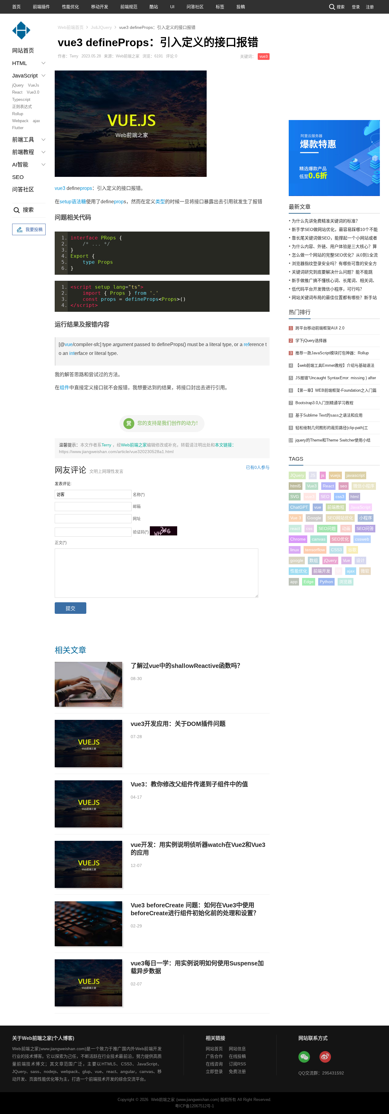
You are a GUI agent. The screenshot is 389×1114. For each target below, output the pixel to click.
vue (69, 344)
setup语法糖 (73, 201)
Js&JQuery (101, 27)
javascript (355, 475)
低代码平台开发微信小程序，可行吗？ (328, 289)
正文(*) (61, 542)
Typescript (21, 99)
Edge (309, 581)
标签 (220, 6)
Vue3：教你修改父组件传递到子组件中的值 (189, 784)
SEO (18, 177)
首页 (16, 6)
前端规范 (128, 6)
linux (294, 549)
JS (312, 475)
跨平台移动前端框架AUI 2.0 (319, 328)
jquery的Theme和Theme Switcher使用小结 (332, 440)
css (309, 528)
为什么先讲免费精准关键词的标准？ (326, 220)
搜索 (341, 7)
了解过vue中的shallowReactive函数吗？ (187, 665)
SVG (294, 496)
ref (246, 344)
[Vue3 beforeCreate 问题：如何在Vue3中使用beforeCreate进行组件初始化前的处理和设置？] (88, 923)
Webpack (20, 121)
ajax (36, 121)
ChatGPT (299, 507)
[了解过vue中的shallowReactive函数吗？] (88, 684)
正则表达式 (22, 106)
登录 (356, 7)
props (86, 188)
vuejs (335, 475)
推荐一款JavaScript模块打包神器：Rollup (332, 353)
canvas (318, 539)
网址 (137, 518)
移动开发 (99, 6)
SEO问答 (365, 528)
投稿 (240, 6)
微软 (365, 571)
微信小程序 (363, 485)
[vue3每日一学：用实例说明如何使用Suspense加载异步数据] (88, 982)
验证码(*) (141, 532)
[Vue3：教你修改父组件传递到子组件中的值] (88, 803)
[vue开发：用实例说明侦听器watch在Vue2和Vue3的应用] (88, 864)
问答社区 (195, 6)
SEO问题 (327, 528)
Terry (107, 444)
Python (326, 581)
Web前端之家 (134, 444)
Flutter (17, 127)
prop (119, 201)
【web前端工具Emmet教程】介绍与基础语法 (334, 365)
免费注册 (237, 1071)
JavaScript (360, 507)
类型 (160, 201)
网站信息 (237, 1048)
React (17, 92)
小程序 (365, 517)
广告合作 (214, 1056)
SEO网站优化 (340, 517)
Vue (346, 560)
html (354, 496)
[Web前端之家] (21, 33)
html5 (295, 485)
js (322, 475)
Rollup (17, 114)
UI (172, 6)
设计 (360, 560)
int (71, 353)
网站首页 (23, 51)
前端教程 (335, 507)
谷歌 (352, 549)
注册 (370, 7)
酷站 (154, 6)
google (296, 560)
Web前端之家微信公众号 (304, 1057)
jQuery (18, 85)
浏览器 (345, 581)
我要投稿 (34, 229)
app (294, 581)
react (295, 528)
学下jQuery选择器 (311, 340)
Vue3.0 (33, 92)
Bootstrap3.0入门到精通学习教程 (324, 403)
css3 (340, 496)
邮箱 (137, 506)
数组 (313, 560)
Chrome (298, 539)
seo (343, 485)
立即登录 (214, 1071)
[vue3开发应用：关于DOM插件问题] (88, 743)
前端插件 (41, 6)
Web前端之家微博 (325, 1057)
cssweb (362, 539)
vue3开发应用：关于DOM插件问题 (178, 723)
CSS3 (336, 549)
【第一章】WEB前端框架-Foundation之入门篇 (336, 390)
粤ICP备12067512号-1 (194, 1106)
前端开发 (321, 571)
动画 (346, 528)
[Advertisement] (334, 74)
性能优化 (70, 6)
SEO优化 (340, 539)
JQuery (297, 475)
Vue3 (312, 485)
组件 (64, 387)
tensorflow (315, 549)
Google (314, 517)
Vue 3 (295, 517)
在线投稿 (237, 1056)
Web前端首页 (71, 27)
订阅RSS (237, 1063)
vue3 (264, 56)
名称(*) (139, 494)
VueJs (33, 85)
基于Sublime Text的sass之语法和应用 (329, 415)
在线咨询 (214, 1063)
